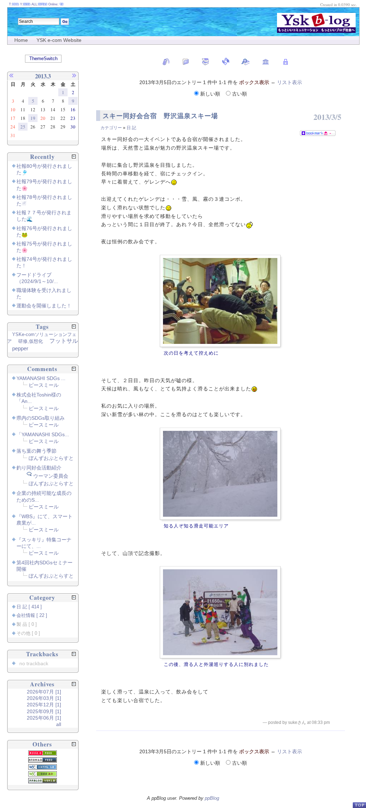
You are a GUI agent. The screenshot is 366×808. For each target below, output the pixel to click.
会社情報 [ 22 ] (31, 615)
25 (22, 126)
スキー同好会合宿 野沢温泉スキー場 (160, 116)
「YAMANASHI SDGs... (42, 434)
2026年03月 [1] (44, 698)
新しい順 (210, 94)
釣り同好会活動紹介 (38, 468)
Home (21, 40)
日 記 (131, 127)
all (58, 724)
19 (32, 118)
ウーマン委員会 (50, 476)
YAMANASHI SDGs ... (40, 378)
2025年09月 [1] (44, 711)
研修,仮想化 (30, 341)
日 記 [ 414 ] (29, 606)
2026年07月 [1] (44, 692)
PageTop (359, 805)
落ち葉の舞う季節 (36, 451)
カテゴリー (111, 127)
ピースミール (44, 385)
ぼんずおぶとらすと (51, 458)
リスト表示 (289, 82)
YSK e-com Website (58, 40)
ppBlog (212, 798)
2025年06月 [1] (44, 718)
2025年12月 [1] (44, 704)
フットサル (63, 341)
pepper (20, 348)
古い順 (239, 94)
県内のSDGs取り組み (40, 418)
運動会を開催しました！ (43, 305)
